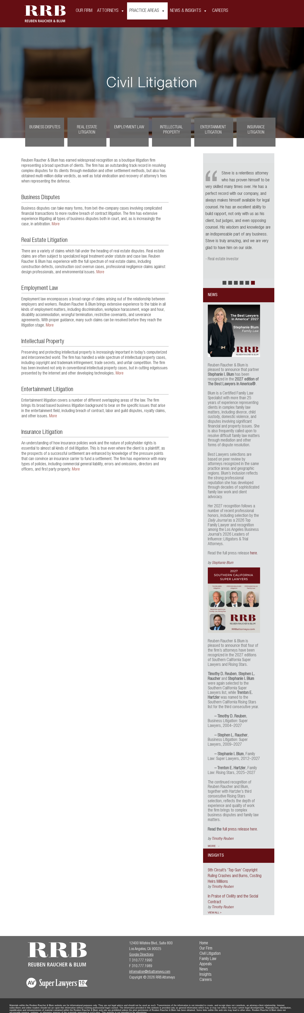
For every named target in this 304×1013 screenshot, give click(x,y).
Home (204, 943)
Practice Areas (144, 11)
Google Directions (141, 955)
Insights (206, 975)
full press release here (240, 829)
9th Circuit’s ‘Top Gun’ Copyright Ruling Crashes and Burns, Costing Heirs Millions (234, 876)
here (253, 553)
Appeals (206, 964)
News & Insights (185, 11)
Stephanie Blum (222, 563)
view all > (214, 912)
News (204, 969)
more (212, 846)
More (56, 224)
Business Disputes (44, 127)
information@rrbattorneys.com (149, 972)
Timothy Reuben (222, 839)
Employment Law (129, 127)
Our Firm (84, 11)
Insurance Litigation (256, 130)
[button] (224, 283)
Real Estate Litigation (87, 130)
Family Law (208, 959)
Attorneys (108, 11)
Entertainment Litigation (213, 130)
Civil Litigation (210, 954)
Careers (220, 11)
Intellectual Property (171, 130)
